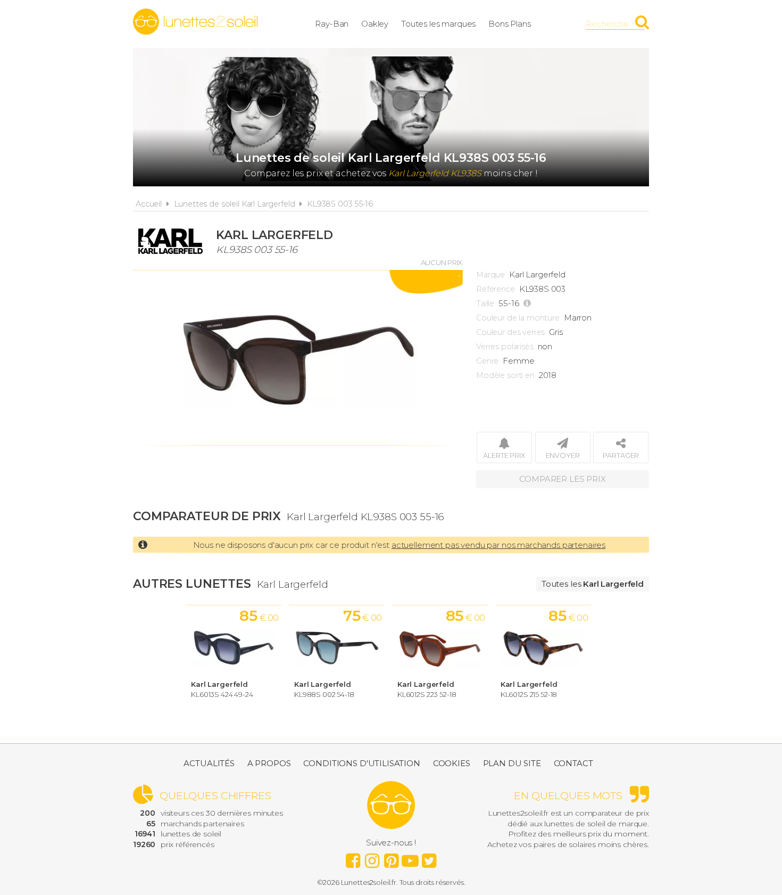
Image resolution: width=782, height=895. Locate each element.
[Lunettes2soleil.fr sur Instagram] (371, 857)
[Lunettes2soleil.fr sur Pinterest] (391, 857)
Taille (485, 303)
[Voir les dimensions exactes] (528, 303)
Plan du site (512, 763)
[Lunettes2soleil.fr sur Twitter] (429, 857)
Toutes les (593, 584)
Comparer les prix (562, 479)
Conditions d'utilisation (361, 763)
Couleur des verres (510, 332)
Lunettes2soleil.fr (195, 22)
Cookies (451, 763)
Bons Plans (509, 24)
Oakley (374, 24)
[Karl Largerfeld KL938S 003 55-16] (298, 358)
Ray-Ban (331, 24)
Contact (573, 763)
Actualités (209, 763)
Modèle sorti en (505, 375)
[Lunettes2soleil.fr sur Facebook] (352, 857)
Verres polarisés (505, 346)
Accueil (149, 204)
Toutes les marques (438, 24)
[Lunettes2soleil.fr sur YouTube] (410, 857)
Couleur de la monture (518, 318)
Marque (490, 275)
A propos (269, 763)
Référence (495, 289)
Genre (487, 361)
